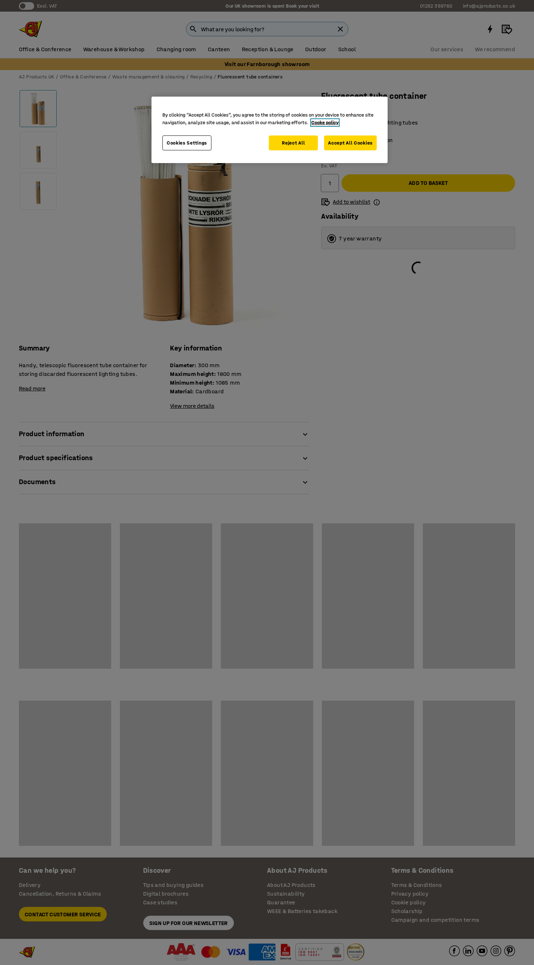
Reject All (293, 143)
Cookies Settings (187, 143)
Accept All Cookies (350, 143)
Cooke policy (325, 122)
